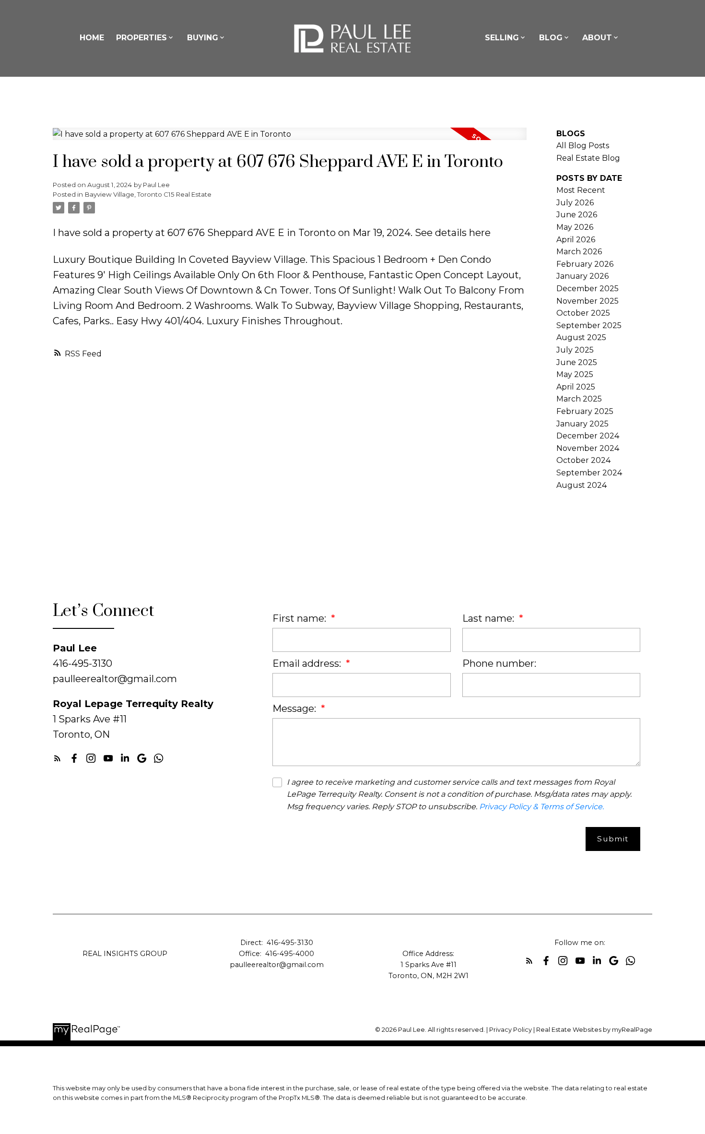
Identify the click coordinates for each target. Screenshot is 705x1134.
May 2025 (574, 374)
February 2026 (584, 264)
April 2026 (575, 239)
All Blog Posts (582, 145)
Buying (202, 37)
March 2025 (579, 398)
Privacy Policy (510, 1029)
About (597, 37)
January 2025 (582, 423)
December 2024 (587, 435)
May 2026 (574, 227)
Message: (295, 708)
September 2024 (589, 472)
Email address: (307, 663)
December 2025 (587, 288)
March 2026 (579, 251)
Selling (502, 37)
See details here (453, 232)
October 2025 (583, 313)
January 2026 (582, 276)
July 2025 (575, 349)
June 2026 (576, 214)
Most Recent (580, 190)
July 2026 (575, 202)
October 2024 (583, 460)
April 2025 (575, 386)
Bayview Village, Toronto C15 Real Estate (148, 194)
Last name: (489, 618)
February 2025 (584, 411)
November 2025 (587, 301)
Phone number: (499, 663)
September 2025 (589, 325)
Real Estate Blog (588, 158)
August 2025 (581, 337)
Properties (141, 37)
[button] (57, 758)
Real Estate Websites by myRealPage (594, 1029)
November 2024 (587, 448)
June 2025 (576, 362)
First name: (300, 618)
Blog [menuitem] (551, 37)
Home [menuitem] (92, 37)
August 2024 (581, 485)
